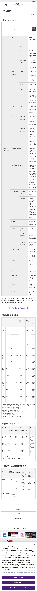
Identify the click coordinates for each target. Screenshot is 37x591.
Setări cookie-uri (18, 577)
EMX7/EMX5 (25, 528)
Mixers (18, 528)
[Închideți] (35, 544)
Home (2, 528)
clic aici (4, 567)
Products (13, 528)
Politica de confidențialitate (15, 572)
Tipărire (4, 572)
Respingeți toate (18, 582)
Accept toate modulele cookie (18, 588)
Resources (17, 518)
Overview (18, 509)
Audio (7, 528)
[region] (18, 566)
